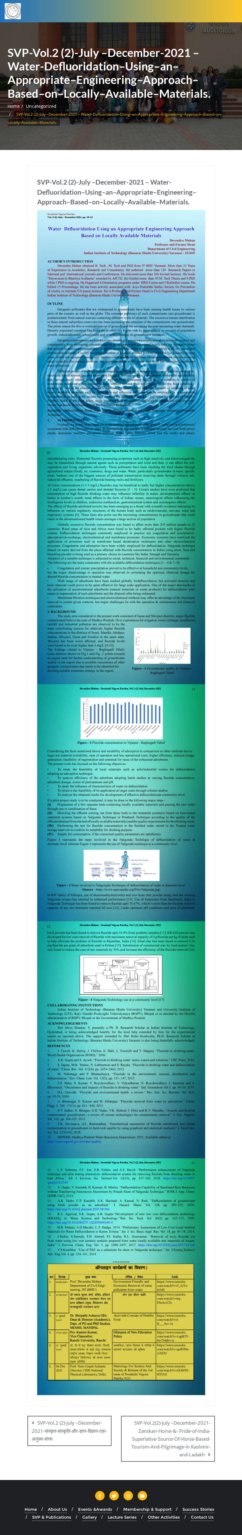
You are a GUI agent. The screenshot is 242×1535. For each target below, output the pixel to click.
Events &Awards (95, 1509)
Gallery (89, 1517)
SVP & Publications (51, 1517)
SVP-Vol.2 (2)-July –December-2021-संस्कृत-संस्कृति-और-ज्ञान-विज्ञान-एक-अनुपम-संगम (69, 1431)
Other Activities (164, 1517)
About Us (57, 1509)
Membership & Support (147, 1509)
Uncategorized (41, 106)
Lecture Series (122, 1517)
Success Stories (198, 1509)
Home (14, 106)
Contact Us (202, 1517)
